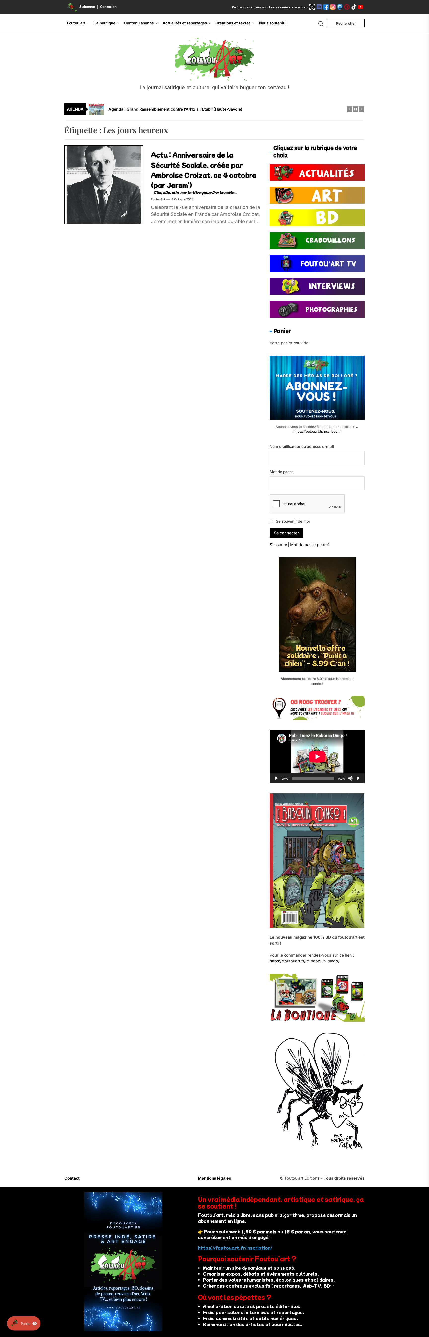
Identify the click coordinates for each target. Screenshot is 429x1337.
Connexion (108, 7)
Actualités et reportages (185, 23)
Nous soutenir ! (272, 23)
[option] (218, 109)
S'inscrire (278, 544)
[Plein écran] (358, 778)
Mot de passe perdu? (310, 544)
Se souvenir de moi (293, 521)
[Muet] (350, 778)
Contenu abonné (139, 23)
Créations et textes (232, 23)
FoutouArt (158, 199)
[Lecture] (276, 778)
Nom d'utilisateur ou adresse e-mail (302, 446)
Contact (72, 1178)
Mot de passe (282, 471)
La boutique (104, 23)
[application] (317, 757)
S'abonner (87, 7)
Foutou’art (76, 23)
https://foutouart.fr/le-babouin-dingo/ (305, 961)
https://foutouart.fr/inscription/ (317, 431)
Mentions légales (214, 1178)
